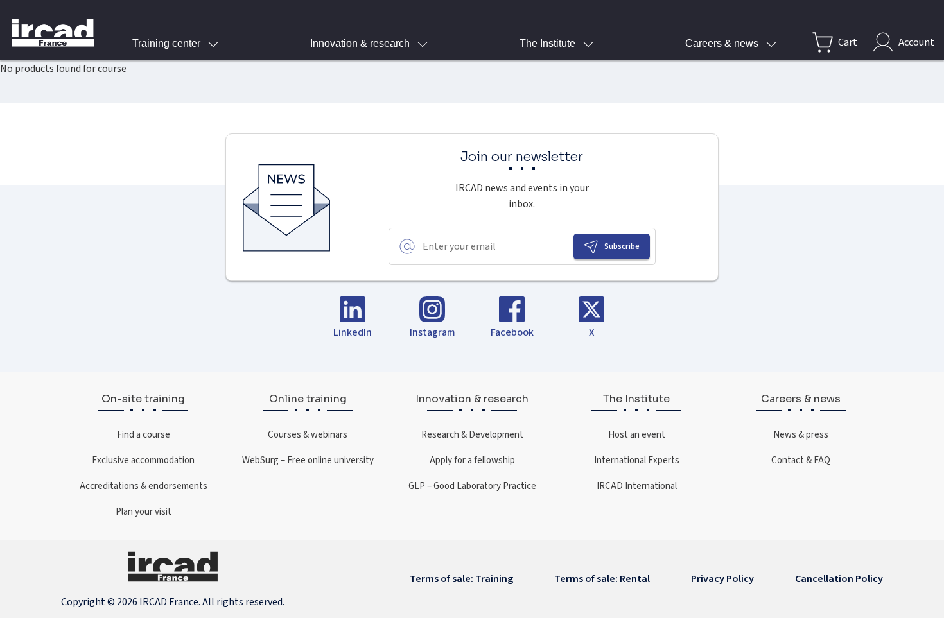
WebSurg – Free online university (308, 460)
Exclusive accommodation (143, 460)
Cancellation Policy (839, 578)
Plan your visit (143, 511)
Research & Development (472, 434)
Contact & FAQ (800, 460)
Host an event (636, 434)
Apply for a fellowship (472, 460)
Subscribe (622, 246)
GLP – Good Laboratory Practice (472, 485)
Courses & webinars (307, 434)
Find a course (143, 434)
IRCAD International (637, 485)
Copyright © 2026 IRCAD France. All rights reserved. (172, 601)
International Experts (636, 460)
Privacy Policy (722, 578)
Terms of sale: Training (461, 578)
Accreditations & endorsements (143, 485)
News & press (800, 434)
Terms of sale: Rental (602, 578)
